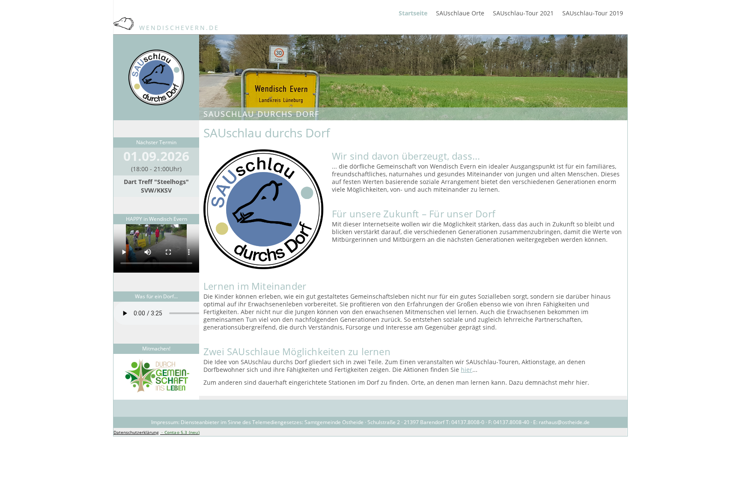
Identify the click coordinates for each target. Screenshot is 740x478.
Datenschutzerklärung (135, 432)
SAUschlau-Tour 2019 (592, 13)
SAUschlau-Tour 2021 (523, 13)
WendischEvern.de (177, 28)
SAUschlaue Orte (460, 13)
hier (466, 369)
